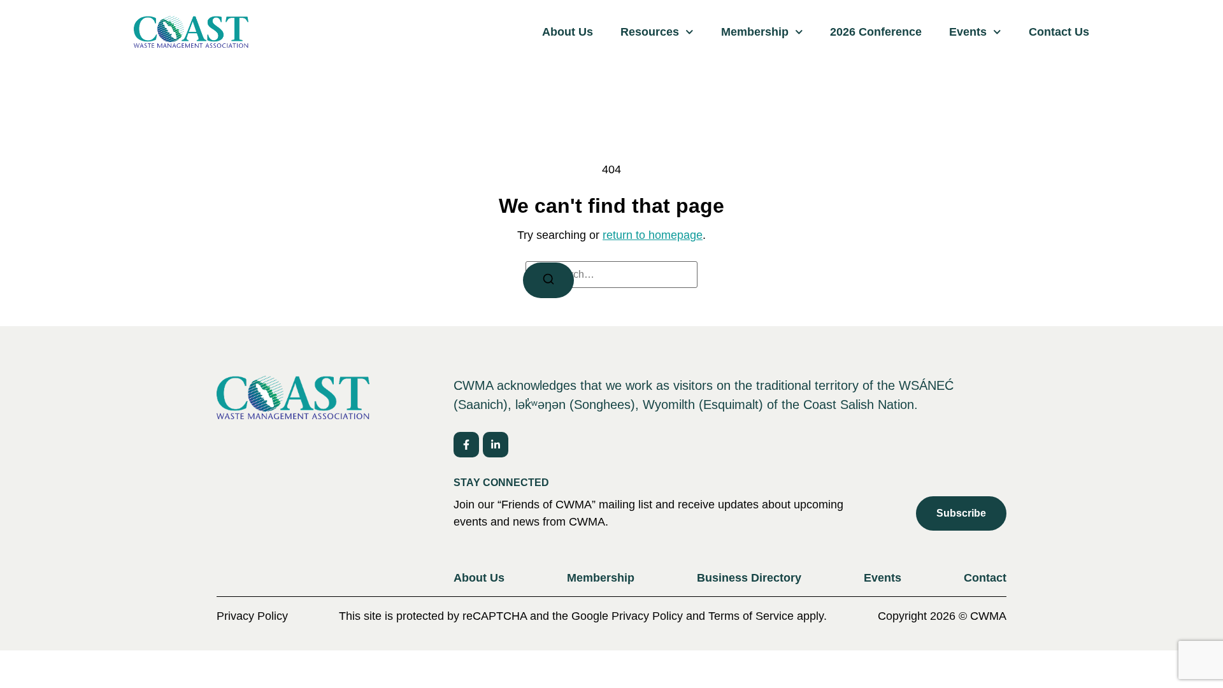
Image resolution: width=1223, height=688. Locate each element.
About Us (567, 31)
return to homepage (653, 235)
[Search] (548, 280)
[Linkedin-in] (495, 444)
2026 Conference (876, 31)
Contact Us (1059, 31)
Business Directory (749, 577)
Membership (755, 31)
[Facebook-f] (466, 444)
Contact (985, 577)
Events (968, 31)
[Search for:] (611, 274)
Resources (649, 31)
